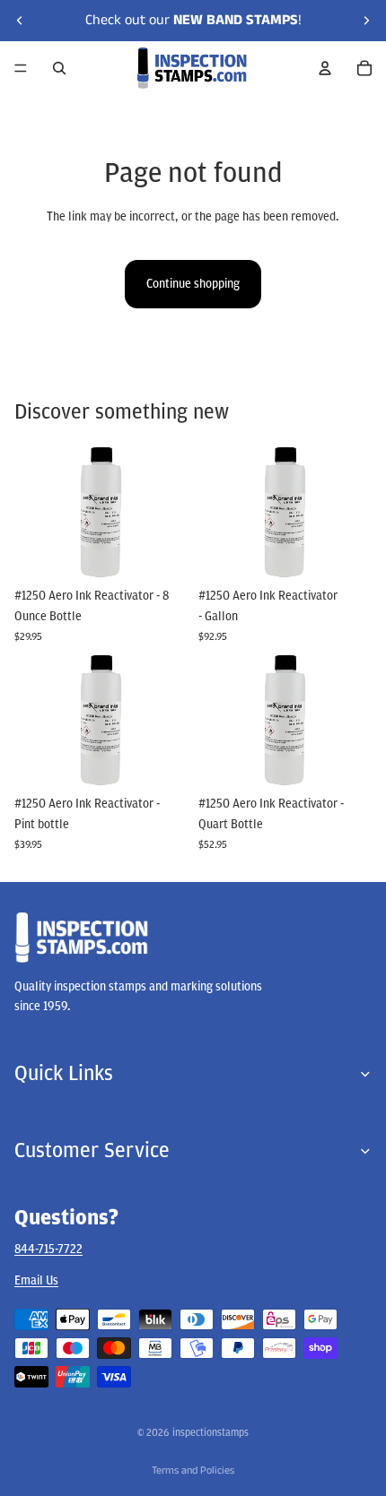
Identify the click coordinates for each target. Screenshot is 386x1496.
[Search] (59, 68)
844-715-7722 (48, 1249)
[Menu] (20, 68)
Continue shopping (193, 283)
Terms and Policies (193, 1470)
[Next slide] (366, 20)
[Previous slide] (19, 20)
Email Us (36, 1279)
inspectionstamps (210, 1432)
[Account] (325, 68)
